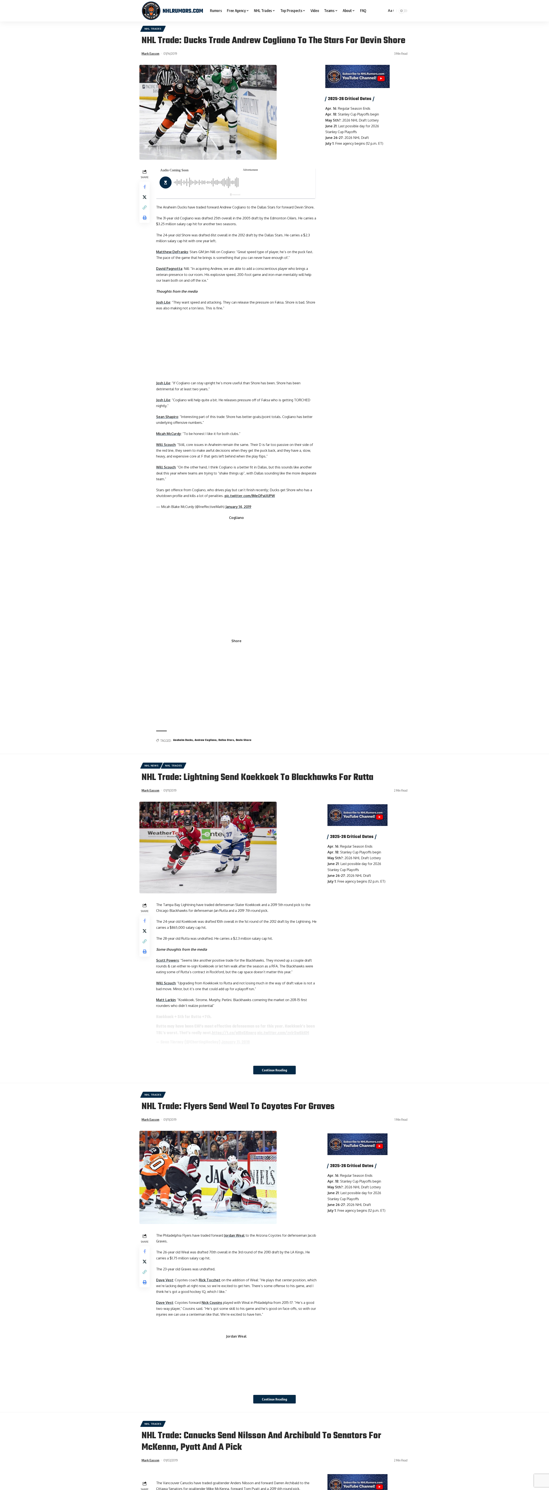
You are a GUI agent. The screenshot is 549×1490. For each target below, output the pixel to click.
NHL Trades (153, 28)
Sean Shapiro (167, 417)
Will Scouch (166, 444)
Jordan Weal (234, 1235)
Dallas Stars (226, 740)
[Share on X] (144, 197)
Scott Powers (167, 960)
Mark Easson (150, 53)
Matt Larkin (166, 1000)
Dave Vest (164, 1280)
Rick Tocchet (209, 1280)
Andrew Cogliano (206, 740)
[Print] (144, 218)
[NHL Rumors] (172, 10)
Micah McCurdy (168, 434)
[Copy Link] (144, 207)
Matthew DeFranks (172, 252)
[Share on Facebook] (144, 187)
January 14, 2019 (238, 507)
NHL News (152, 765)
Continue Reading (274, 1070)
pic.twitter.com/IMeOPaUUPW (250, 496)
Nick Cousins (212, 1302)
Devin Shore (243, 740)
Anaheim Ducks (183, 740)
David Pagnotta (169, 268)
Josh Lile (163, 302)
